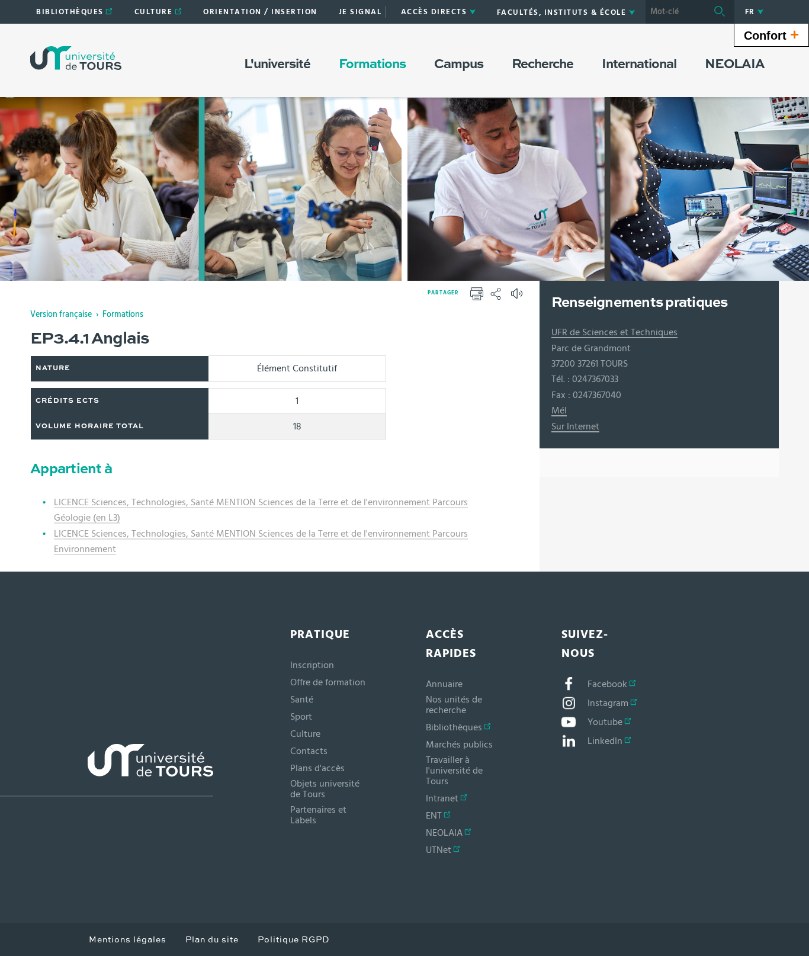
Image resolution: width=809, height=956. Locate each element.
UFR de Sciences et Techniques (614, 332)
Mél (559, 410)
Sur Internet (575, 426)
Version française (61, 314)
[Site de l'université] (106, 770)
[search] (675, 12)
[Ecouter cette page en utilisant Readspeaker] (518, 297)
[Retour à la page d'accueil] (75, 58)
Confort (771, 34)
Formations (122, 314)
